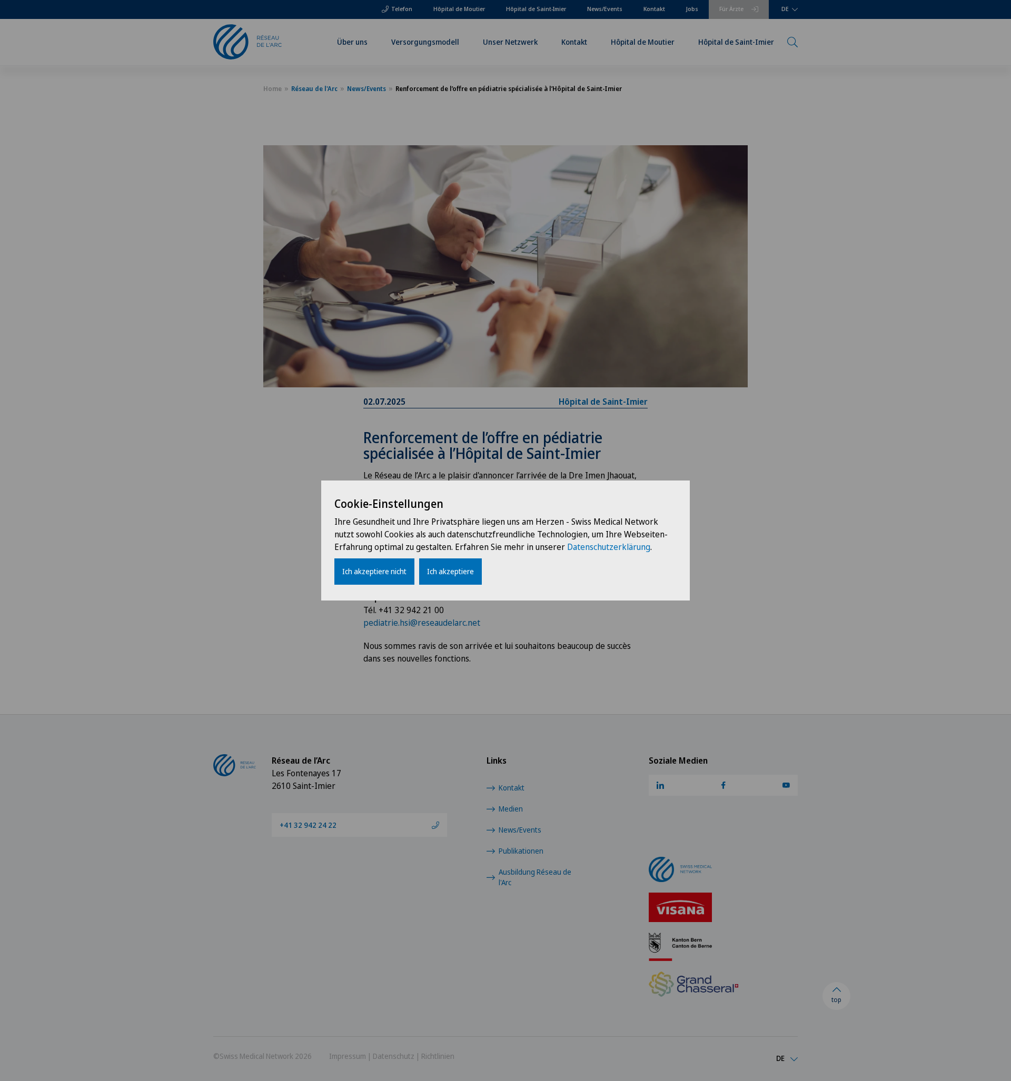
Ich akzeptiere (450, 571)
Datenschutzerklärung (608, 547)
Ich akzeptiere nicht (374, 571)
